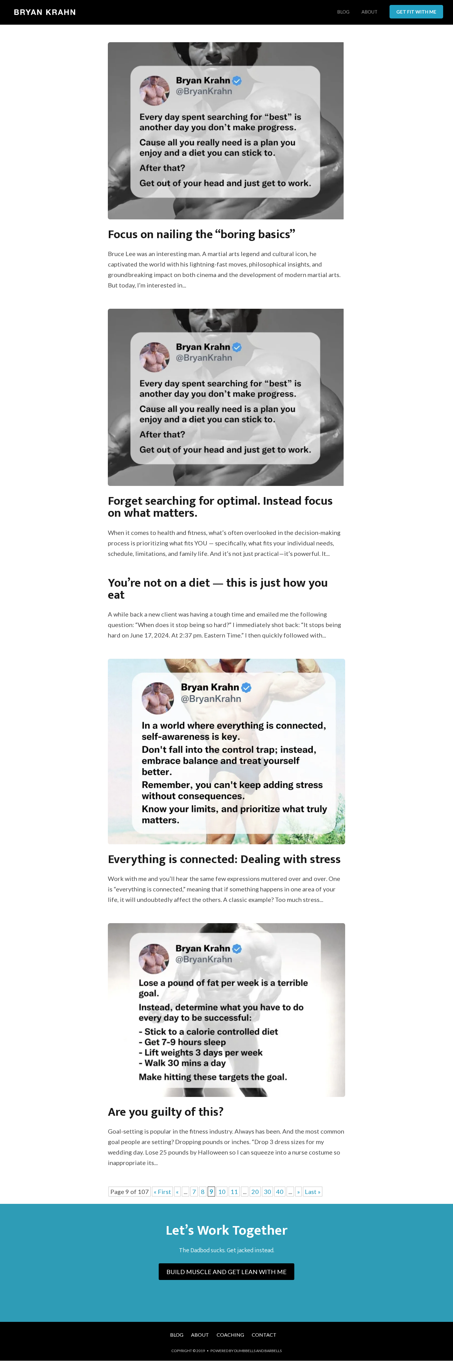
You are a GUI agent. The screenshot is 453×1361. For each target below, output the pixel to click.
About (369, 12)
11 (234, 1191)
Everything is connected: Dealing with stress (224, 860)
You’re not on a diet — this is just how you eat (218, 589)
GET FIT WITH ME (416, 11)
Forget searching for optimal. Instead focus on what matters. (220, 507)
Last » (312, 1191)
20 (255, 1191)
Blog (343, 12)
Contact (264, 1335)
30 (267, 1191)
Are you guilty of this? (166, 1112)
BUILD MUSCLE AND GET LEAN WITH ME (226, 1271)
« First (162, 1191)
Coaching (230, 1335)
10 (222, 1191)
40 (280, 1191)
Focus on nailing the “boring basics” (201, 235)
